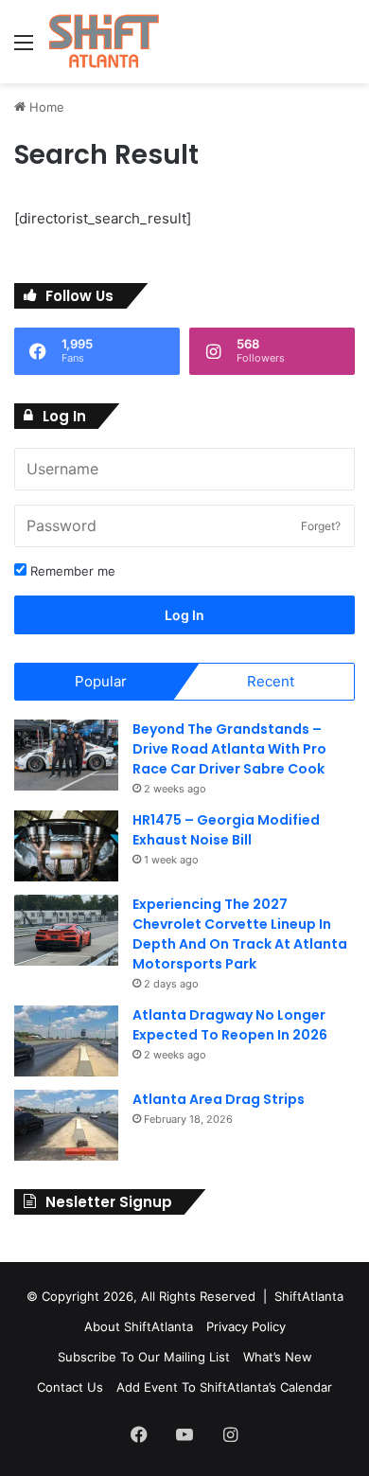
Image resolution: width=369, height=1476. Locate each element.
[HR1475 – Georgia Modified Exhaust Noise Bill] (66, 845)
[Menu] (23, 48)
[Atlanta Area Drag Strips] (66, 1125)
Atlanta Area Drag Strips (218, 1099)
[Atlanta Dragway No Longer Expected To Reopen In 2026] (66, 1040)
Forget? (321, 526)
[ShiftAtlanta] (103, 41)
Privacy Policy (246, 1326)
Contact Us (70, 1387)
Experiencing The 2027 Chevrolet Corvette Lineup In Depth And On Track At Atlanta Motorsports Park (239, 934)
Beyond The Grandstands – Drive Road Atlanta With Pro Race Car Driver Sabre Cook (229, 749)
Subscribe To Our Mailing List (144, 1356)
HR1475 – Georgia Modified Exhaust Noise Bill (226, 829)
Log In (184, 615)
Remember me (70, 570)
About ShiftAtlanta (138, 1326)
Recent (270, 681)
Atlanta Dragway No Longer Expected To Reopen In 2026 (229, 1024)
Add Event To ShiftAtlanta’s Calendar (224, 1387)
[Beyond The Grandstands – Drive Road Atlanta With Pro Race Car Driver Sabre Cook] (66, 755)
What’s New (277, 1356)
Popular (101, 681)
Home (45, 107)
